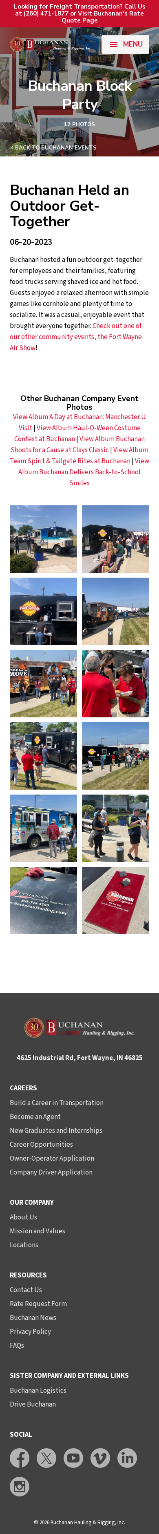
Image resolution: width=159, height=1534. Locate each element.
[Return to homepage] (51, 44)
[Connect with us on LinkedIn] (127, 1458)
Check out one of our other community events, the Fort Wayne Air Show (76, 337)
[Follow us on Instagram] (19, 1486)
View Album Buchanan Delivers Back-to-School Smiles (83, 472)
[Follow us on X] (46, 1458)
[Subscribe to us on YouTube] (73, 1458)
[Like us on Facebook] (19, 1458)
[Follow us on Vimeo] (100, 1458)
